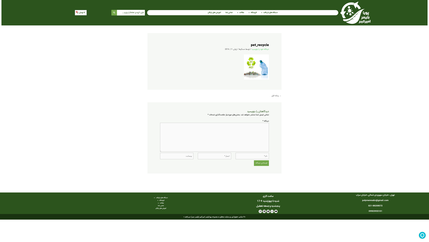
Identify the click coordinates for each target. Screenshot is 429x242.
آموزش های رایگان (214, 12)
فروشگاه (254, 12)
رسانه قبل (276, 95)
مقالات (241, 12)
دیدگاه (266, 121)
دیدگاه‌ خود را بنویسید (260, 49)
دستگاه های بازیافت (270, 12)
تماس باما (229, 12)
